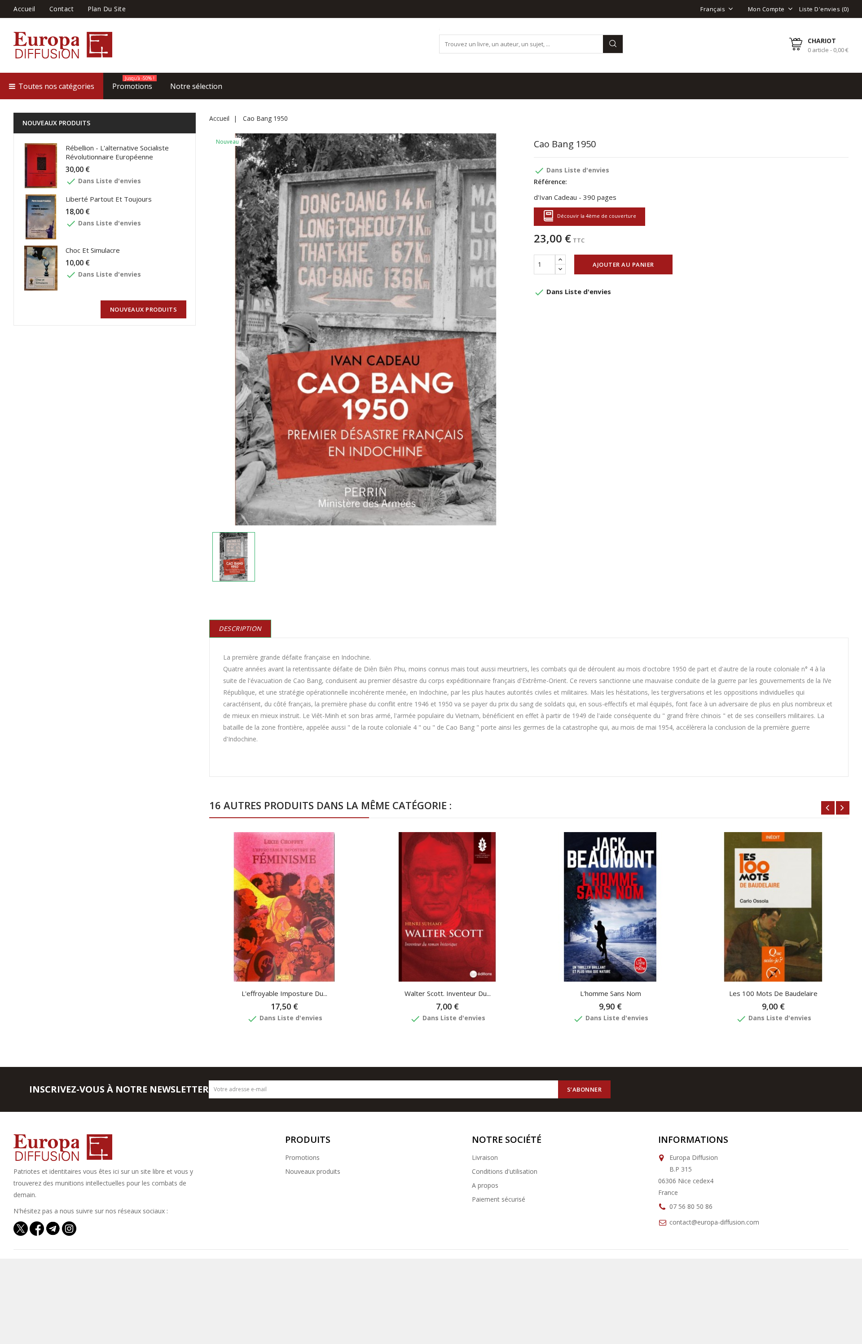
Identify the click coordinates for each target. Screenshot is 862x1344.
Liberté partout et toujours (109, 198)
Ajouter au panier (623, 264)
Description (240, 628)
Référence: (550, 181)
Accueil (24, 8)
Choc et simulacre (93, 250)
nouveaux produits (143, 309)
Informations (693, 1139)
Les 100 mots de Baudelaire (773, 993)
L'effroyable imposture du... (284, 993)
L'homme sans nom (610, 993)
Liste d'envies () (824, 9)
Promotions (302, 1157)
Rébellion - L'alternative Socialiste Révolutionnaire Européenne (117, 152)
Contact (61, 8)
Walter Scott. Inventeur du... (448, 993)
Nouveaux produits (312, 1171)
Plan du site (107, 8)
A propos (485, 1185)
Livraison (485, 1157)
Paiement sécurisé (498, 1199)
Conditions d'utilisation (504, 1171)
